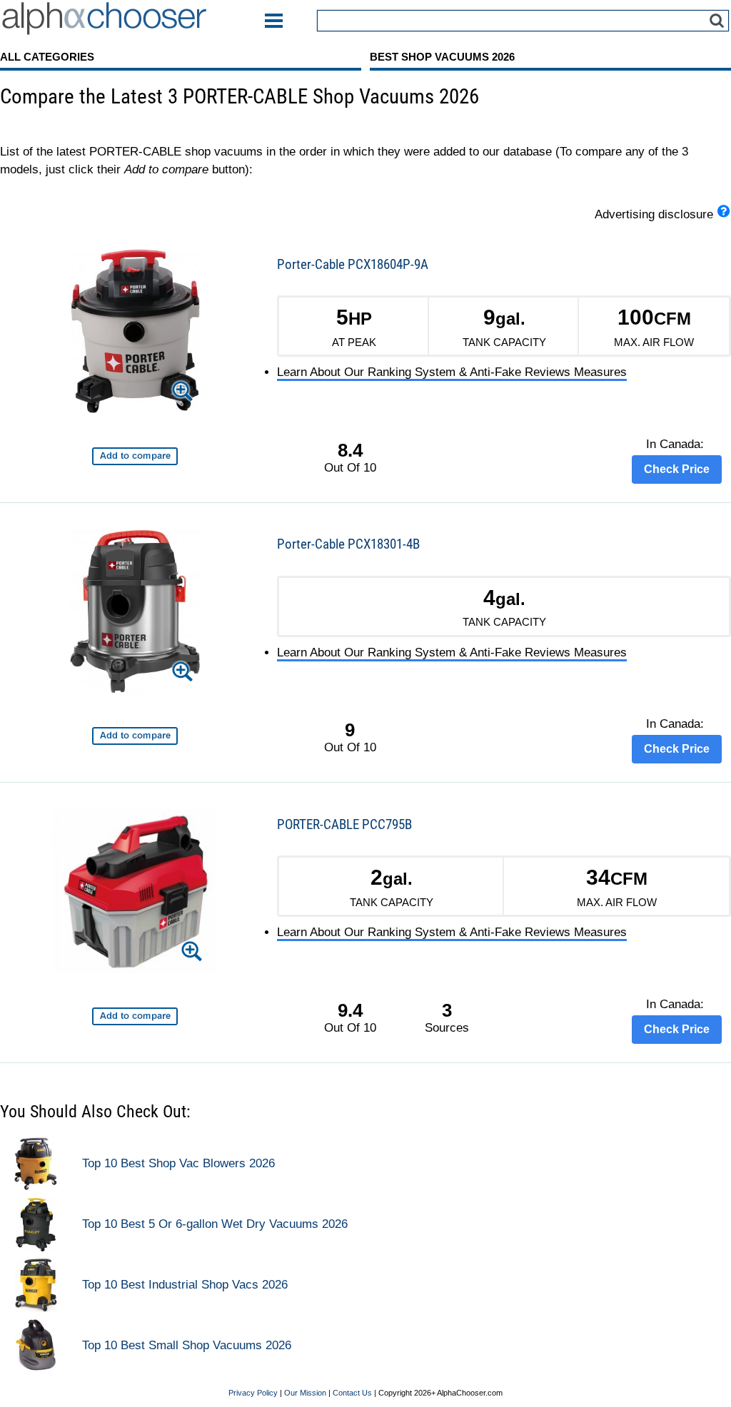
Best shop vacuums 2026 (442, 57)
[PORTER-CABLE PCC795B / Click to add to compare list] (135, 1016)
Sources (447, 1018)
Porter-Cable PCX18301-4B (348, 544)
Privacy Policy (253, 1392)
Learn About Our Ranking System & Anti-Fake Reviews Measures (452, 372)
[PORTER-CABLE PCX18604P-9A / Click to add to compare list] (135, 456)
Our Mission (305, 1392)
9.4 (350, 1010)
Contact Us (352, 1392)
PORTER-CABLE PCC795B (344, 824)
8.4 (350, 450)
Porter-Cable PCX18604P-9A (352, 264)
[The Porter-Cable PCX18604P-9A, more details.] (135, 333)
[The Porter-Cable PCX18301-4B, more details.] (135, 614)
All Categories (47, 57)
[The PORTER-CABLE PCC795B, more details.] (135, 893)
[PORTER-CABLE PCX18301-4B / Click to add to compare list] (135, 736)
